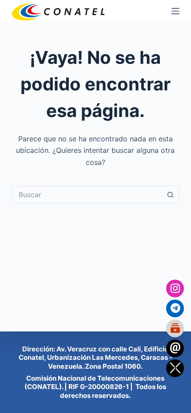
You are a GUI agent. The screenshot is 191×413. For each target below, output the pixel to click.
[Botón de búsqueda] (170, 194)
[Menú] (175, 11)
